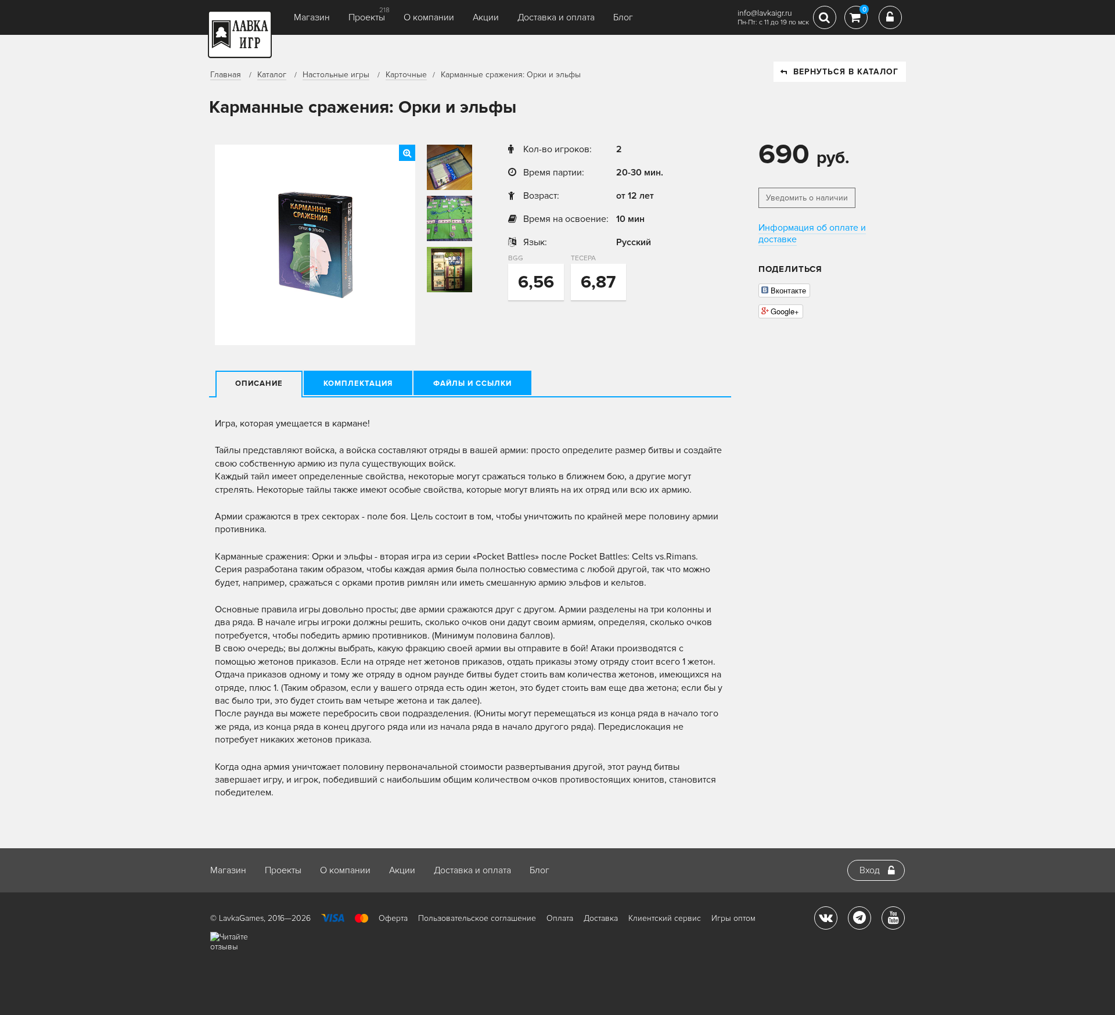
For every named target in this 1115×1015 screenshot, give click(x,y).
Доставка (601, 918)
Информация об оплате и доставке (812, 233)
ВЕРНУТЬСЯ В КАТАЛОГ (845, 72)
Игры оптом (733, 918)
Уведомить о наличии (807, 198)
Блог (623, 17)
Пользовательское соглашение (477, 918)
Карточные (406, 75)
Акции (486, 17)
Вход (869, 870)
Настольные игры (336, 75)
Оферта (393, 918)
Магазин (312, 17)
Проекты (366, 17)
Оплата (559, 918)
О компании (429, 17)
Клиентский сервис (664, 918)
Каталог (271, 75)
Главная (225, 75)
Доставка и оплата (556, 17)
